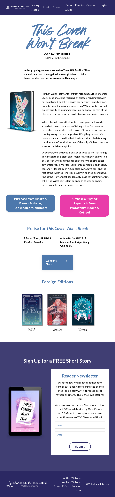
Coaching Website (71, 482)
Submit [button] (80, 446)
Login (103, 5)
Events (79, 5)
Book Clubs (68, 7)
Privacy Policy (61, 486)
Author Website (72, 477)
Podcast (76, 486)
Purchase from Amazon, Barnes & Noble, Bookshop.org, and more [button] (31, 203)
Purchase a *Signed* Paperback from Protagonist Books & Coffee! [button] (84, 205)
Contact (91, 5)
